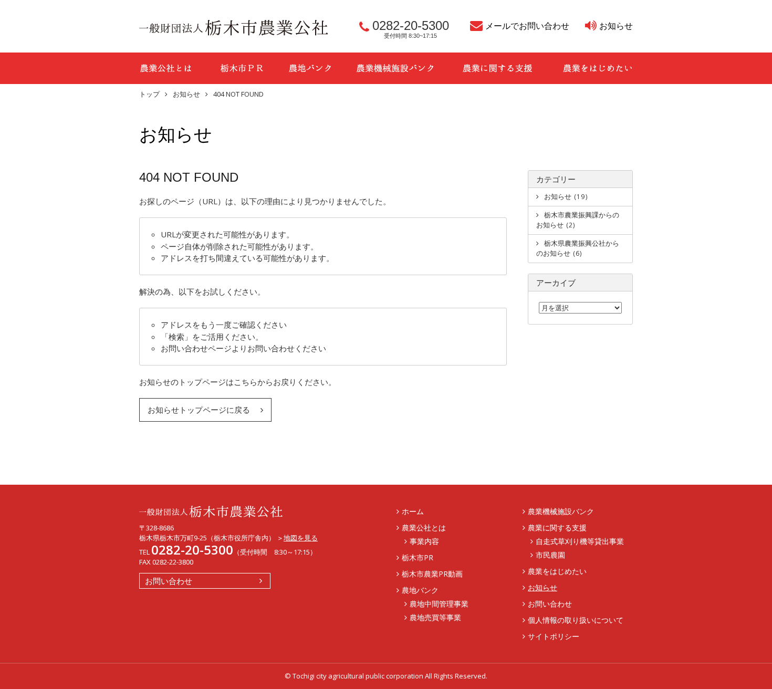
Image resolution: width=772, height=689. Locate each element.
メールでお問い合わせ (527, 26)
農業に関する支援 (497, 68)
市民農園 (550, 555)
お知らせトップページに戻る (199, 409)
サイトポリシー (553, 636)
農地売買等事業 (435, 617)
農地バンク (310, 68)
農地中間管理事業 (439, 604)
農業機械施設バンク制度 (395, 68)
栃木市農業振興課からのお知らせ (577, 220)
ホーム (413, 511)
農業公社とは (173, 68)
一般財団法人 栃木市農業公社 (233, 28)
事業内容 (424, 541)
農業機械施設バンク (561, 511)
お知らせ (616, 26)
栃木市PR (241, 68)
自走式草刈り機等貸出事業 (580, 541)
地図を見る (301, 537)
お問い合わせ (168, 581)
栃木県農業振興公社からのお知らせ (577, 248)
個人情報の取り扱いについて (575, 620)
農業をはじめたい (591, 68)
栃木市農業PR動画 (432, 574)
